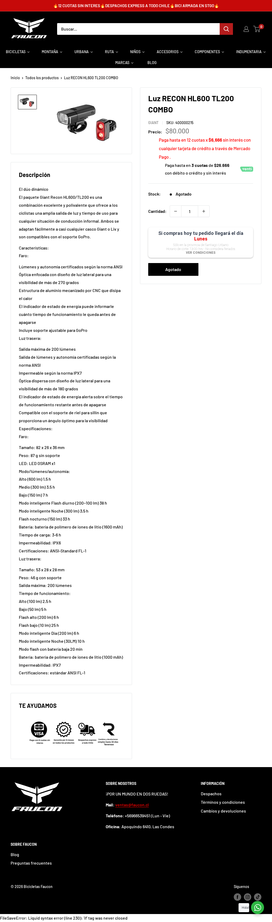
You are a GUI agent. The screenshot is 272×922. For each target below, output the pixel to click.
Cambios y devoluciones (223, 810)
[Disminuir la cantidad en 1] (175, 211)
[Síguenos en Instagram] (247, 897)
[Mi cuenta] (246, 29)
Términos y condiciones (223, 802)
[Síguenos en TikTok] (257, 897)
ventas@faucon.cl (132, 804)
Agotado (173, 269)
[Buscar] (226, 29)
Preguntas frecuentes (31, 862)
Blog (15, 854)
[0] (257, 29)
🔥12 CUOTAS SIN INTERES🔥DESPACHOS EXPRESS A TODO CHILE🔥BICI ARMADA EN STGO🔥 (136, 5)
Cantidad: (157, 211)
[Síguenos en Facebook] (237, 897)
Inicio (15, 77)
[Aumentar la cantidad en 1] (203, 211)
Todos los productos (42, 77)
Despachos (211, 793)
